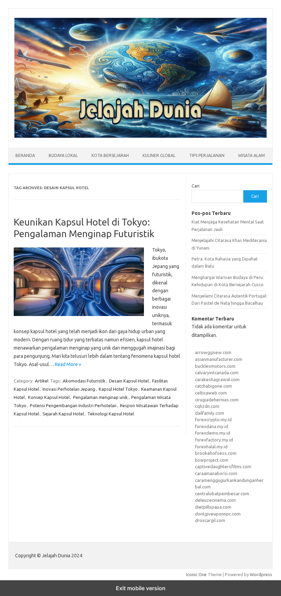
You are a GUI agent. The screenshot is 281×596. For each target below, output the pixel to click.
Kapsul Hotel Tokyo (118, 389)
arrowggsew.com (213, 352)
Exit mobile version (141, 588)
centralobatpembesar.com (222, 493)
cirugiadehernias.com (217, 399)
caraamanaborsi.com (216, 473)
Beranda (25, 155)
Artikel (41, 380)
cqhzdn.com (207, 406)
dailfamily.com (209, 413)
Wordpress (261, 574)
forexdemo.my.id (212, 433)
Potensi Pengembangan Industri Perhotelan (73, 405)
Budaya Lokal (63, 155)
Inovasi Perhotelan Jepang (68, 389)
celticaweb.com (211, 393)
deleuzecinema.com (215, 500)
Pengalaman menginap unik (100, 397)
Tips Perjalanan (206, 155)
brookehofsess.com (215, 453)
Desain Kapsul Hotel (129, 380)
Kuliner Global (159, 155)
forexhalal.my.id (211, 446)
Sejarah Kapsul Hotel (63, 413)
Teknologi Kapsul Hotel (110, 413)
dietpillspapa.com (213, 507)
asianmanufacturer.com (218, 359)
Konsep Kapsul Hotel (49, 397)
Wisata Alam (251, 155)
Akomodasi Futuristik (84, 380)
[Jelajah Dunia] (140, 136)
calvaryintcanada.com (217, 372)
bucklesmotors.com (215, 366)
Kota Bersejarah (110, 155)
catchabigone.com (213, 386)
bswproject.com (211, 460)
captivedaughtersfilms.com (223, 466)
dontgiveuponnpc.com (218, 513)
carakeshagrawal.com (217, 379)
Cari (195, 185)
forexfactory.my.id (214, 439)
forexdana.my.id (211, 426)
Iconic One (196, 574)
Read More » (68, 364)
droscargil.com (210, 520)
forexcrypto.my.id (213, 419)
